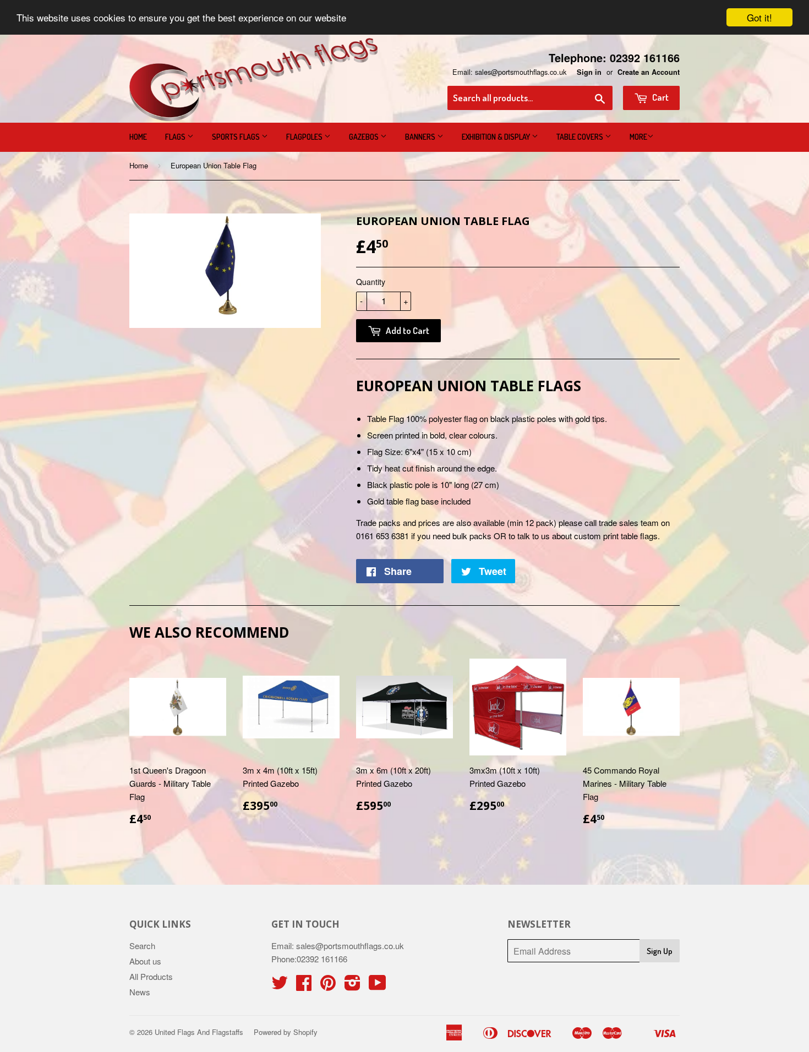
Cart (660, 97)
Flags (176, 136)
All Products (151, 976)
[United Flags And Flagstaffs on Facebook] (304, 985)
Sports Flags (236, 136)
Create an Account (648, 72)
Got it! (759, 17)
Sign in (589, 72)
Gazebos (364, 136)
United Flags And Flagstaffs (199, 1032)
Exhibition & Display (497, 136)
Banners (421, 136)
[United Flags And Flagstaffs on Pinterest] (328, 985)
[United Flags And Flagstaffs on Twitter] (279, 985)
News (139, 992)
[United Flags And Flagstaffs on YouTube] (377, 985)
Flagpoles (305, 136)
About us (145, 961)
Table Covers (580, 136)
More (638, 136)
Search (142, 945)
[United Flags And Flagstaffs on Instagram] (352, 985)
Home (138, 136)
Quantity (370, 281)
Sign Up (660, 951)
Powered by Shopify (286, 1032)
